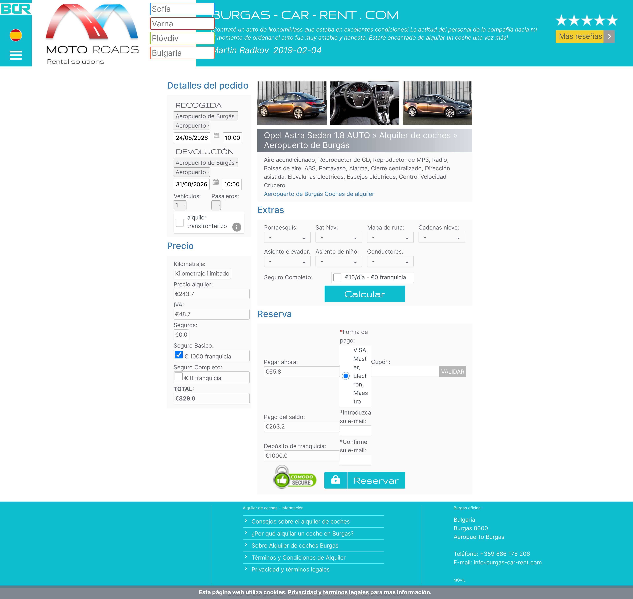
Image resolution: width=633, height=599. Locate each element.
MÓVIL (460, 580)
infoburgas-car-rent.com (508, 562)
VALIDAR (452, 371)
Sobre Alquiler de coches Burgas (295, 545)
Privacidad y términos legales (291, 569)
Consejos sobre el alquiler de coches (301, 521)
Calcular (364, 294)
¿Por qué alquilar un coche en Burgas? (303, 533)
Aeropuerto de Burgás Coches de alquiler (319, 193)
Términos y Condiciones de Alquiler (299, 557)
